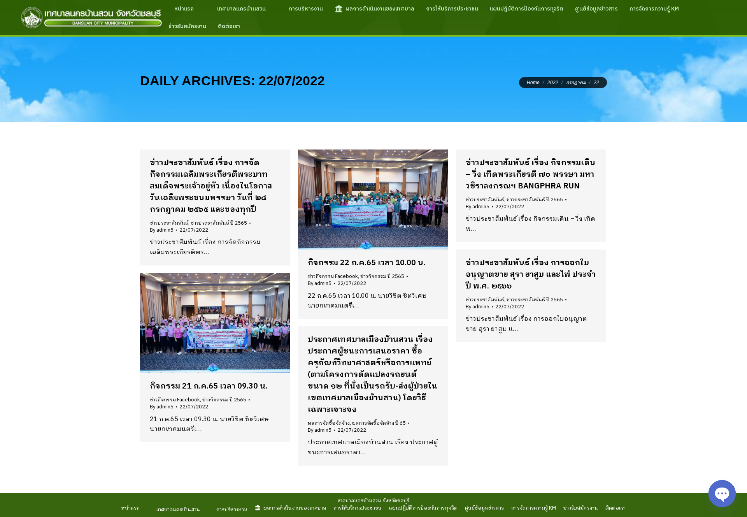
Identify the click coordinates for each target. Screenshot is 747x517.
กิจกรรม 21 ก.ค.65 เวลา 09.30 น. (209, 386)
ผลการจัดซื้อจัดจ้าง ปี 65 (379, 423)
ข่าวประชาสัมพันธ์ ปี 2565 (219, 223)
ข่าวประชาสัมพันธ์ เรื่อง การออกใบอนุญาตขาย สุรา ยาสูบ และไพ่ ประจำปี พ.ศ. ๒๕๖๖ (531, 275)
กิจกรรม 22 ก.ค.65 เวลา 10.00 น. (367, 263)
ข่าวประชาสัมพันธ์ (169, 223)
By (162, 230)
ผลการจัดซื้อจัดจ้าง (329, 423)
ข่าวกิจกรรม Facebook (333, 276)
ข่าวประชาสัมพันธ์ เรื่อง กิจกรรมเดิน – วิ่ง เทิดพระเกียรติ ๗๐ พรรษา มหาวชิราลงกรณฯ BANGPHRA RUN (531, 175)
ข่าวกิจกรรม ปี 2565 (382, 276)
